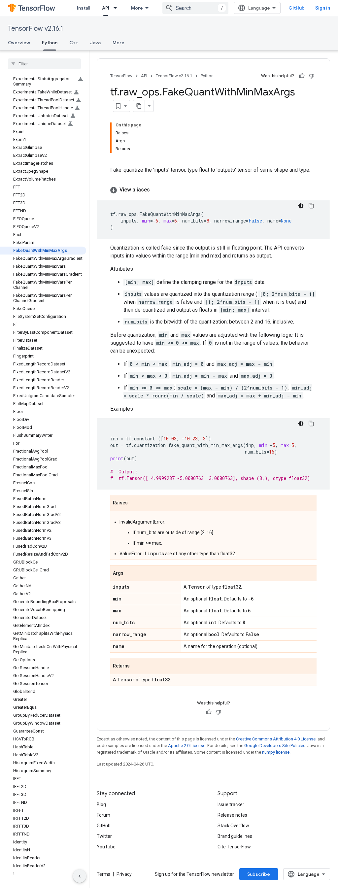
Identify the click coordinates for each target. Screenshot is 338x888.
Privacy (124, 874)
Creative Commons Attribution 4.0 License (276, 738)
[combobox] (195, 8)
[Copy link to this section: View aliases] (156, 190)
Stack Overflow (233, 825)
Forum (103, 815)
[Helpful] (302, 76)
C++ (73, 43)
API (105, 8)
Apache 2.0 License (186, 745)
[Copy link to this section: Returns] (136, 666)
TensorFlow (121, 75)
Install (83, 8)
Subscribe (258, 874)
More (137, 8)
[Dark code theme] (300, 205)
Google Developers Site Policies (274, 745)
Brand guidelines (235, 836)
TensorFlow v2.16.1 (35, 28)
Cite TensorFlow (234, 846)
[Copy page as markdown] (139, 106)
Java (95, 43)
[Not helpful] (312, 76)
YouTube (106, 846)
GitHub (296, 8)
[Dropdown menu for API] (117, 8)
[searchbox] (44, 63)
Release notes (232, 815)
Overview (19, 43)
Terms (103, 874)
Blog (101, 804)
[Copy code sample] (311, 205)
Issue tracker (231, 804)
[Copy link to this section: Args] (130, 574)
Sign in (322, 8)
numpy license (275, 752)
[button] (213, 190)
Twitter (104, 836)
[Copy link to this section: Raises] (134, 503)
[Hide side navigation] (79, 876)
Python (49, 43)
